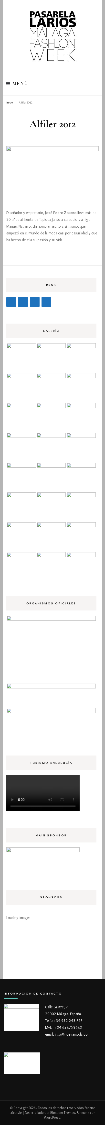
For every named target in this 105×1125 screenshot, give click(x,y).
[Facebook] (11, 302)
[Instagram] (23, 302)
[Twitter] (35, 302)
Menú (20, 83)
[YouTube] (46, 302)
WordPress (52, 1117)
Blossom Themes (62, 1112)
